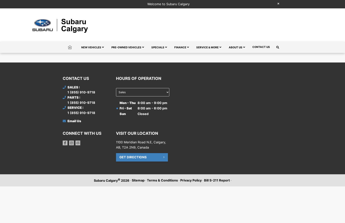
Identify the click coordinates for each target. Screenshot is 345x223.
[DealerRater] (77, 143)
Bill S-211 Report (217, 180)
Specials (157, 47)
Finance (180, 47)
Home (70, 47)
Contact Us (261, 47)
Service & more (207, 47)
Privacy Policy (191, 180)
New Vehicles (91, 47)
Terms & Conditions (162, 180)
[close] (278, 3)
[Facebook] (65, 143)
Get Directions (133, 157)
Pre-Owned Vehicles (126, 47)
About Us (235, 47)
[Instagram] (71, 143)
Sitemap (138, 180)
